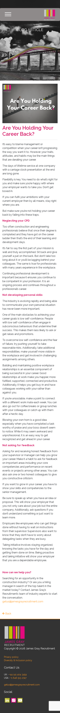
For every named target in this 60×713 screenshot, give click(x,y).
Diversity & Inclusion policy (18, 660)
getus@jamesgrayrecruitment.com (22, 601)
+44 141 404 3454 (18, 674)
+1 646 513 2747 (18, 678)
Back (8, 613)
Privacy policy (11, 657)
